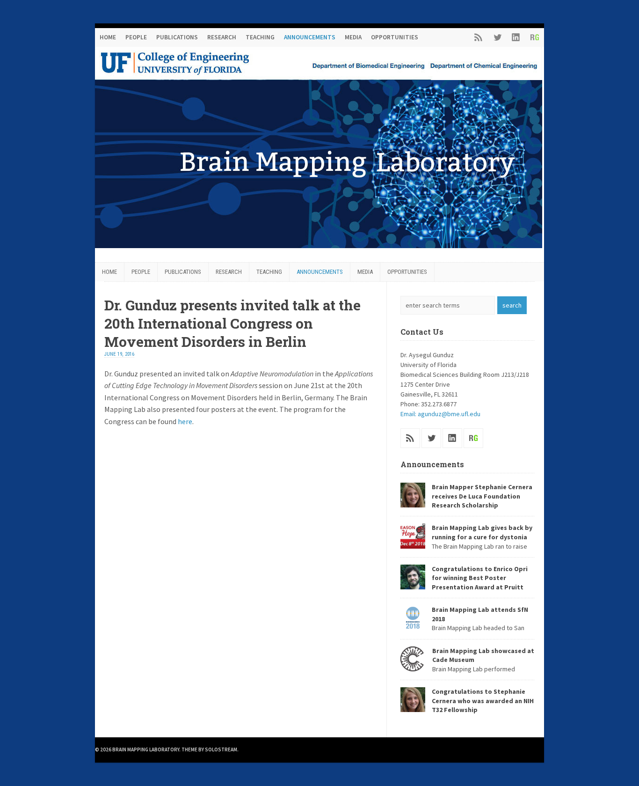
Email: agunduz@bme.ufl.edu (440, 414)
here (185, 421)
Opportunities (394, 37)
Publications (177, 37)
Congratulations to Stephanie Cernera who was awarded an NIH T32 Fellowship (483, 700)
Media (353, 37)
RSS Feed (478, 37)
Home (108, 37)
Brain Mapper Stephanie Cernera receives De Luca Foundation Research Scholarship (482, 496)
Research (221, 37)
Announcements (309, 37)
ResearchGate (534, 37)
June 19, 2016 (119, 354)
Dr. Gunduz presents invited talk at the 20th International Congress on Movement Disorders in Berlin (232, 323)
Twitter (497, 37)
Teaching (260, 37)
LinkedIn (516, 37)
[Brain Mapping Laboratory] (318, 245)
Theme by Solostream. (210, 749)
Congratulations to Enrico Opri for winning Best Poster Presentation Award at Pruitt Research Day (464, 583)
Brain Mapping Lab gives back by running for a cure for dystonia (482, 532)
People (136, 37)
